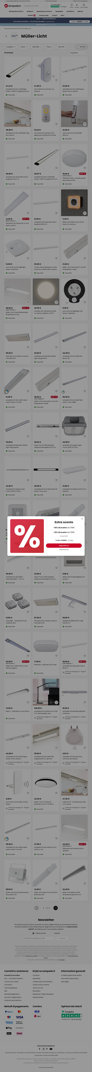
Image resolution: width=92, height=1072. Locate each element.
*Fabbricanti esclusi (64, 549)
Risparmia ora (64, 546)
